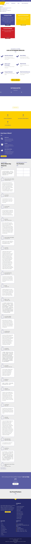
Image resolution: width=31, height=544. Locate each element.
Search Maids (3, 530)
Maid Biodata (13, 3)
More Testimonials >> (3, 467)
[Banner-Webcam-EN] (3, 11)
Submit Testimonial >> (3, 468)
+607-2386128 (3, 0)
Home (2, 523)
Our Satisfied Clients (4, 529)
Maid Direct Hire (19, 509)
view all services (15, 80)
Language (23, 0)
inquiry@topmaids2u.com (20, 528)
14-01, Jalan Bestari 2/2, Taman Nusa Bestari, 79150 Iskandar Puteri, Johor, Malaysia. (22, 525)
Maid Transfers (19, 510)
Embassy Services (19, 517)
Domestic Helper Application (20, 506)
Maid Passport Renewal (20, 513)
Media (18, 3)
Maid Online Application (20, 507)
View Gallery (15, 107)
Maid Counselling (19, 518)
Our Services (3, 526)
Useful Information (25, 3)
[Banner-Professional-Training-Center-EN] (5, 7)
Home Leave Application (20, 514)
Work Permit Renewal (19, 511)
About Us (7, 3)
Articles (2, 533)
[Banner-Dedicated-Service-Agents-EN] (5, 10)
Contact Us (2, 534)
